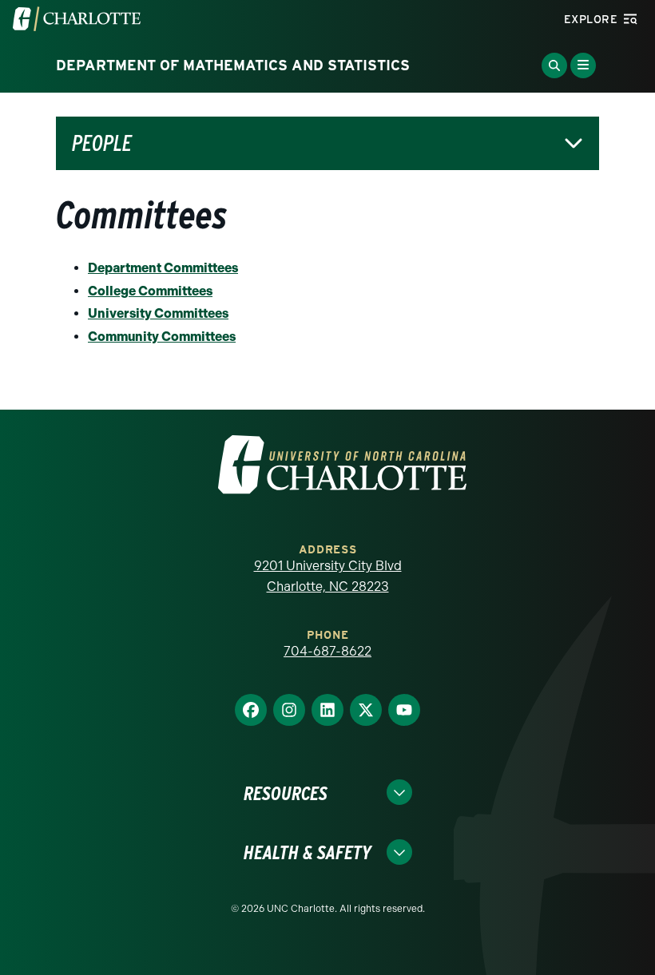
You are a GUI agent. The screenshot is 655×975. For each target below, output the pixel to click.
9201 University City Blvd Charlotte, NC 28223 (328, 576)
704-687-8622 (327, 651)
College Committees (150, 291)
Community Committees (162, 336)
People (102, 143)
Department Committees (163, 267)
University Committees (158, 313)
